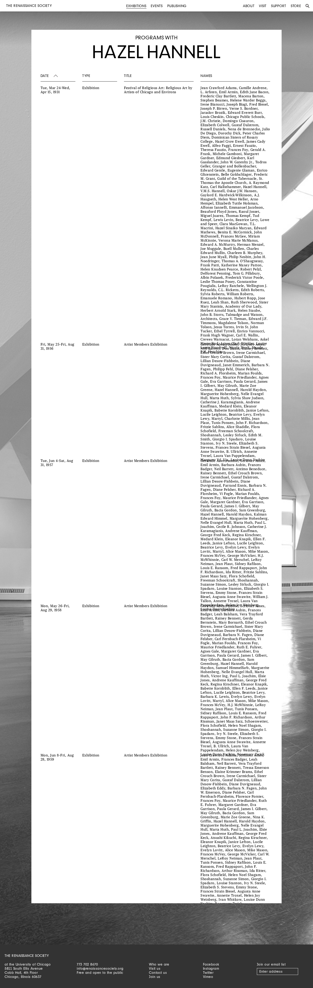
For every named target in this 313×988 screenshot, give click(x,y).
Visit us (154, 968)
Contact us (158, 972)
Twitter (208, 972)
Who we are (159, 964)
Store (296, 6)
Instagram (211, 968)
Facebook (211, 964)
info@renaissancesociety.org (100, 968)
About (249, 6)
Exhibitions (136, 6)
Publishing (177, 6)
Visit (262, 6)
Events (157, 6)
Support (278, 6)
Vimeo (208, 976)
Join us (154, 976)
